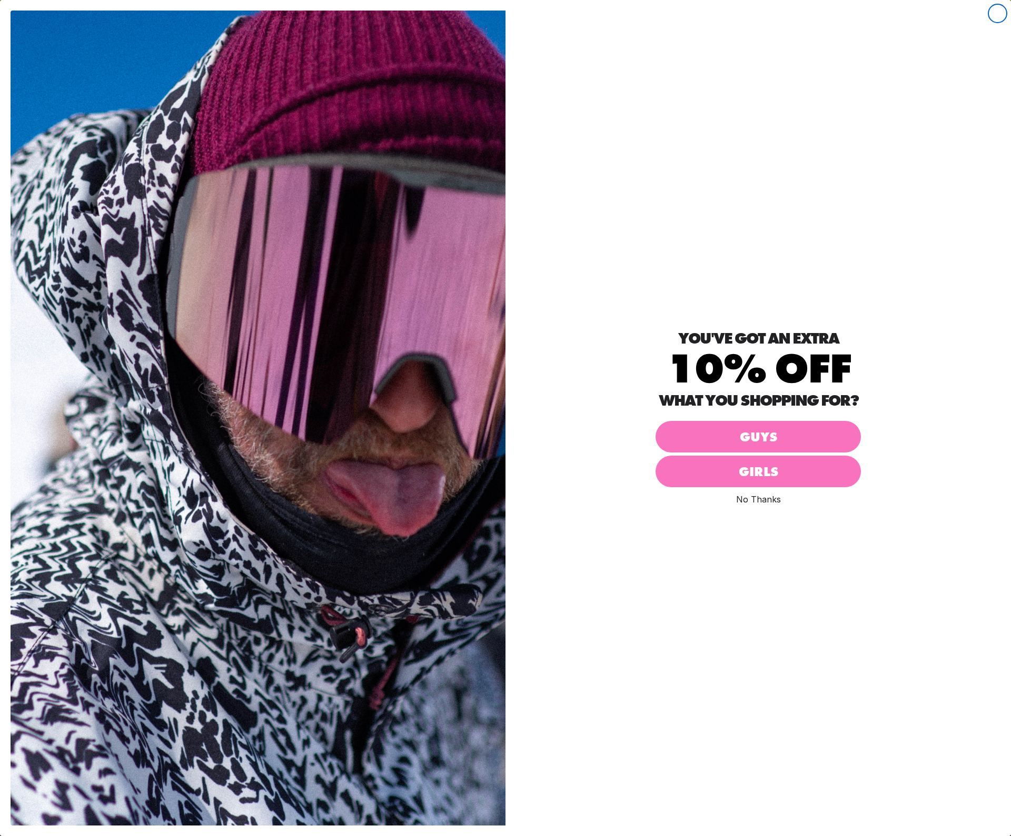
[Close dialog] (997, 13)
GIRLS (758, 471)
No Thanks (758, 499)
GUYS (758, 437)
